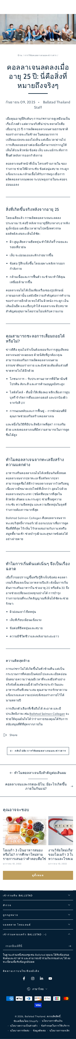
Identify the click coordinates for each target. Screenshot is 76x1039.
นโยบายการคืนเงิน (52, 1020)
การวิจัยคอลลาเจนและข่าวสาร (41, 55)
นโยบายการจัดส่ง (19, 1030)
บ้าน (20, 55)
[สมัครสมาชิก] (71, 946)
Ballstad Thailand (35, 1016)
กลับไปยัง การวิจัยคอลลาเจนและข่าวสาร (40, 750)
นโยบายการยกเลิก (59, 1030)
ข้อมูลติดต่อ (39, 1030)
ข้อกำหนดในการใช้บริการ (55, 1025)
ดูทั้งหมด (38, 875)
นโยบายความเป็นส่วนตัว (24, 1025)
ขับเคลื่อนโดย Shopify (26, 1021)
